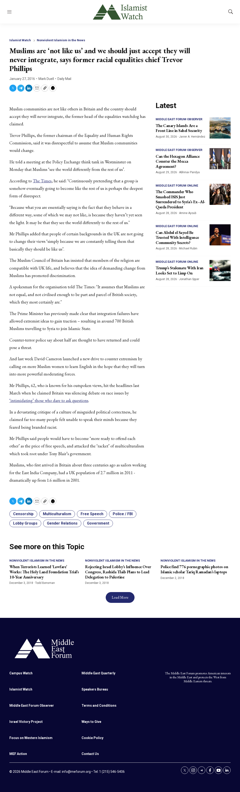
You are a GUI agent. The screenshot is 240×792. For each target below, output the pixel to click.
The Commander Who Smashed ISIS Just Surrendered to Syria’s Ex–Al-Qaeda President (180, 199)
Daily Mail (64, 79)
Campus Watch (21, 673)
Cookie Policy (92, 738)
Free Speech (92, 514)
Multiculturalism (57, 514)
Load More (120, 597)
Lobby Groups (25, 523)
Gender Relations (62, 523)
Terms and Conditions (99, 705)
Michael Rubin (188, 248)
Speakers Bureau (95, 689)
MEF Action (18, 754)
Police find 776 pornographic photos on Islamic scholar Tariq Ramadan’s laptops (194, 569)
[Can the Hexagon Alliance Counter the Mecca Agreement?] (220, 158)
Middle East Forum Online (177, 185)
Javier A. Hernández (192, 136)
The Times (42, 181)
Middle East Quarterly (98, 673)
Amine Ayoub (187, 213)
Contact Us (90, 754)
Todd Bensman (45, 583)
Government (98, 523)
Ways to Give (91, 722)
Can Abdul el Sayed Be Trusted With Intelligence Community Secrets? (177, 237)
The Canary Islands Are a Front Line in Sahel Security (179, 128)
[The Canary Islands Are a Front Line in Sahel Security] (220, 128)
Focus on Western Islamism (30, 738)
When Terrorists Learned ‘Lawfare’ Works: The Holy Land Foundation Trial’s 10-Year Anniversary (44, 571)
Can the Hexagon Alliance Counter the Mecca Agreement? (177, 161)
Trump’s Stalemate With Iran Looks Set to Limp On (179, 270)
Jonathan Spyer (189, 279)
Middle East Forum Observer (179, 119)
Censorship (23, 514)
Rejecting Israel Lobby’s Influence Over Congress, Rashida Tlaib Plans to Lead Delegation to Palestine (118, 571)
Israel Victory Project (26, 722)
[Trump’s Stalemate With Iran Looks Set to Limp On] (220, 270)
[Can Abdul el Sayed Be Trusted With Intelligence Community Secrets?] (220, 234)
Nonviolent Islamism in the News (61, 40)
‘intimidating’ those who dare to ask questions (48, 400)
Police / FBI (123, 514)
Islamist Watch (20, 40)
